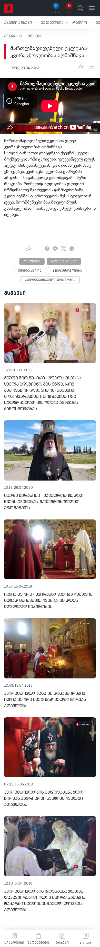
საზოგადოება (64, 261)
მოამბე (35, 36)
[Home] (8, 8)
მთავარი (13, 36)
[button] (20, 22)
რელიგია (32, 261)
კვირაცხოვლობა (67, 270)
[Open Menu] (92, 8)
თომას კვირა (30, 270)
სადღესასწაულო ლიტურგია (50, 280)
